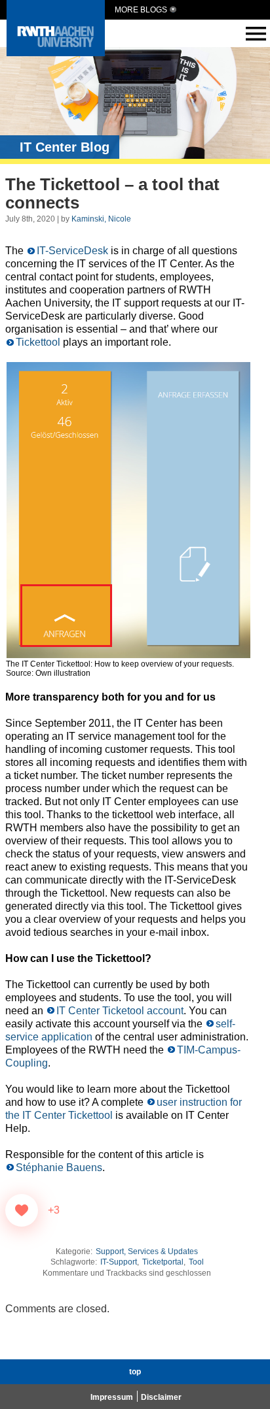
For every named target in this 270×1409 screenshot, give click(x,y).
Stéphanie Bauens (59, 1167)
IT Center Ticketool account (119, 1010)
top (135, 1371)
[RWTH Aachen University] (56, 52)
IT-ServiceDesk (72, 250)
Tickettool (38, 342)
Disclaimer (161, 1397)
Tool (196, 1262)
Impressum (111, 1397)
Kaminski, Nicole (101, 219)
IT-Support (118, 1262)
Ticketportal (162, 1262)
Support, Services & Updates (147, 1251)
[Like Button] (21, 1210)
